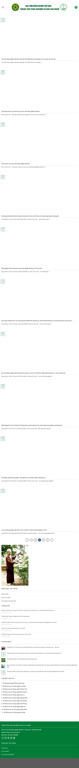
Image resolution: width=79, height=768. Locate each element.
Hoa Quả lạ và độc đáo (8, 601)
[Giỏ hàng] (76, 7)
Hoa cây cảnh (5, 597)
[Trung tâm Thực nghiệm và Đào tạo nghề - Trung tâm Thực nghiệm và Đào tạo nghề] (39, 7)
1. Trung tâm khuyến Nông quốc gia (12, 683)
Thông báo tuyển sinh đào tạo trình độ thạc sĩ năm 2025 (16, 634)
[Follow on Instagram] (5, 738)
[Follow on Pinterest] (14, 738)
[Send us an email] (11, 738)
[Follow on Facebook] (3, 738)
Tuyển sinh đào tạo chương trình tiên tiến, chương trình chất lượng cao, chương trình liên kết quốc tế (27, 610)
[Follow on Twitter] (8, 738)
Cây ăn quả (4, 594)
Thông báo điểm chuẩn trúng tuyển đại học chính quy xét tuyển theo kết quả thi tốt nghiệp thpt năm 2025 (29, 622)
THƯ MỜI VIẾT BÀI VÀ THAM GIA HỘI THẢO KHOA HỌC (15, 616)
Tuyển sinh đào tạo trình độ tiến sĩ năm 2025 (13, 628)
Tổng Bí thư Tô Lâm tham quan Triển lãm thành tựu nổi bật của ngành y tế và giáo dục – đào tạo (33, 647)
